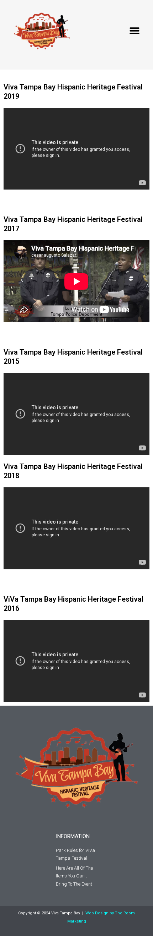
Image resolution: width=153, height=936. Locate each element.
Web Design (97, 913)
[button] (134, 31)
